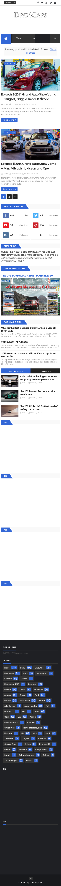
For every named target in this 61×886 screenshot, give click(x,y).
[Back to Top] (31, 878)
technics (38, 689)
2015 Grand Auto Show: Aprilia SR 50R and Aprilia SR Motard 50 (28, 355)
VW (19, 717)
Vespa (29, 760)
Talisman (8, 738)
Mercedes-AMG (11, 684)
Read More (8, 119)
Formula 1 (8, 711)
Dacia (22, 695)
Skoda (42, 700)
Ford (37, 695)
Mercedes (9, 673)
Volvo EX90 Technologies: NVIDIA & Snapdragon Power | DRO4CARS (38, 378)
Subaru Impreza (26, 755)
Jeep (36, 711)
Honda (7, 700)
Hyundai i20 (44, 744)
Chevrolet (40, 667)
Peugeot (32, 684)
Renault (8, 678)
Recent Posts (16, 371)
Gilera (28, 744)
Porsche (23, 749)
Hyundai (8, 733)
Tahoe (46, 755)
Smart (7, 755)
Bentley (42, 738)
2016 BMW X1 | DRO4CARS (14, 342)
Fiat (47, 706)
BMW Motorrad (11, 722)
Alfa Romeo (9, 706)
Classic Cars (10, 744)
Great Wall (9, 727)
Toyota (25, 738)
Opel (6, 717)
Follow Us (45, 371)
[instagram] (55, 2)
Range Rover (41, 749)
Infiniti (7, 749)
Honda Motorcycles (32, 727)
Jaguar (7, 695)
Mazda (24, 678)
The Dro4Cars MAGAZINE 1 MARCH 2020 (27, 275)
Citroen (31, 722)
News (7, 667)
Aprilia (33, 717)
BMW (22, 667)
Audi (25, 673)
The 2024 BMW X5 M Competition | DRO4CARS (38, 393)
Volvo (22, 689)
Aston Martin (30, 706)
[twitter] (42, 2)
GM (23, 711)
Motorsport (42, 673)
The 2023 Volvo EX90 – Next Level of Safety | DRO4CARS (39, 408)
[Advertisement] (30, 27)
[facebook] (38, 2)
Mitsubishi (25, 700)
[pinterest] (50, 2)
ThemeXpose (36, 882)
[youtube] (46, 2)
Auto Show (10, 63)
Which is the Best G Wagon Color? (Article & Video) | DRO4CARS (28, 329)
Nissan (7, 689)
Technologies (11, 760)
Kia (22, 733)
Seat (48, 733)
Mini (35, 733)
